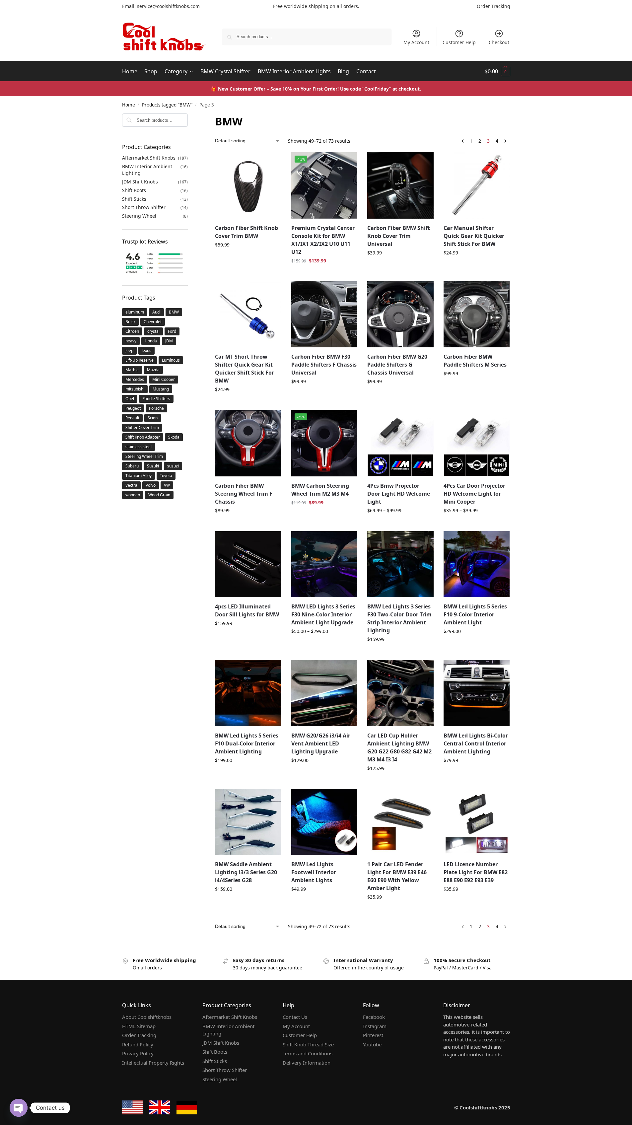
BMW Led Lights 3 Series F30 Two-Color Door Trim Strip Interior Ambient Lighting (399, 618)
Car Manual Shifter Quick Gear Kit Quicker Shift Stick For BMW (474, 235)
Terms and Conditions (307, 1053)
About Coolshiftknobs (147, 1017)
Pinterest (373, 1035)
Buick (130, 321)
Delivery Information (306, 1062)
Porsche (156, 408)
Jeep (129, 350)
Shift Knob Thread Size (308, 1044)
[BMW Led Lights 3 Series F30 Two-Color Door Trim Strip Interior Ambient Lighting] (400, 564)
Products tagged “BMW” (167, 105)
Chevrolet (153, 321)
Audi (156, 312)
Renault (132, 418)
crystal (153, 331)
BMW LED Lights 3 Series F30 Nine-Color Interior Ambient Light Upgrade (323, 614)
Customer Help (459, 42)
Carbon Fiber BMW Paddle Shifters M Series (475, 360)
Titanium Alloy (138, 475)
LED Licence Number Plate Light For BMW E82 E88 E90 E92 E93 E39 (476, 872)
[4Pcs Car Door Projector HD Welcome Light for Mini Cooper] (477, 443)
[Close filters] (190, 118)
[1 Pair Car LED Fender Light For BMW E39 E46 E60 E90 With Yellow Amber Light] (400, 822)
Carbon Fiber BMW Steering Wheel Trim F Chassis (243, 493)
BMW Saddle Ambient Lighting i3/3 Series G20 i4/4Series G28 (246, 872)
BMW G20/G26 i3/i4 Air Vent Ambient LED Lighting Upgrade (320, 743)
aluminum (134, 312)
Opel (129, 398)
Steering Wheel (139, 216)
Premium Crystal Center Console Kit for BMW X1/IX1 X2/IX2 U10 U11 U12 (323, 239)
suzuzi (173, 466)
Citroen (132, 331)
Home (128, 105)
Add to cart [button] (324, 274)
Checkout (499, 42)
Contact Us (295, 1017)
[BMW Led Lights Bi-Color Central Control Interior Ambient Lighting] (477, 693)
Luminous (171, 360)
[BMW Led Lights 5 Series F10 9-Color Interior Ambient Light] (477, 564)
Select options (248, 258)
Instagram (374, 1026)
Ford (172, 331)
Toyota (166, 475)
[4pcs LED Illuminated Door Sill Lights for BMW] (248, 564)
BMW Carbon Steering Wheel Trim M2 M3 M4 (320, 489)
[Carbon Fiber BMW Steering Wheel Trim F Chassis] (248, 443)
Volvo (151, 485)
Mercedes (134, 379)
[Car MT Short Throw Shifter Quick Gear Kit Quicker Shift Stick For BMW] (248, 314)
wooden (132, 495)
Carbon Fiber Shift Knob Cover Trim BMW (246, 232)
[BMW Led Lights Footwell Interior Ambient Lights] (324, 822)
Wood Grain (159, 495)
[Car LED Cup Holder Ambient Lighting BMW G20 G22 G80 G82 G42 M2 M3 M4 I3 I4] (400, 693)
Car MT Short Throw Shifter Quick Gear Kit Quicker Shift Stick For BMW (244, 368)
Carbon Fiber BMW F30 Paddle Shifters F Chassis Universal (324, 364)
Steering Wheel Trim (144, 456)
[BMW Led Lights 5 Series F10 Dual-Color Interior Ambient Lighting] (248, 693)
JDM (169, 341)
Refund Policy (137, 1044)
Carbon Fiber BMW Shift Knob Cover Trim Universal (398, 235)
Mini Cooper (163, 379)
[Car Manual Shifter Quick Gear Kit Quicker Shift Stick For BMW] (477, 185)
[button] (497, 71)
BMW (174, 312)
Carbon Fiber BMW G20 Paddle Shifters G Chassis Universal (397, 364)
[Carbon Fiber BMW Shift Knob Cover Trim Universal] (400, 185)
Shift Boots (134, 190)
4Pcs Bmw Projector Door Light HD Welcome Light (398, 493)
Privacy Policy (138, 1053)
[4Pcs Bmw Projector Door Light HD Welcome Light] (400, 443)
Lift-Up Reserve (139, 360)
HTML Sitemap (139, 1026)
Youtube (372, 1044)
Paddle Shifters (156, 398)
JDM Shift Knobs (140, 181)
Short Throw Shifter (144, 207)
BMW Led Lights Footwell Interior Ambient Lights (313, 872)
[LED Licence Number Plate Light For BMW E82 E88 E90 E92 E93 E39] (477, 822)
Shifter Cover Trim (142, 427)
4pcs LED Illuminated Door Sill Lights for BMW (247, 610)
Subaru (132, 466)
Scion (153, 418)
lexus (146, 350)
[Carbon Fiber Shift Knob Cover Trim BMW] (248, 185)
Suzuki (153, 466)
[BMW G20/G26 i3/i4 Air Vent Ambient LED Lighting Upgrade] (324, 693)
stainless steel (138, 447)
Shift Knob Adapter (142, 437)
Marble (132, 370)
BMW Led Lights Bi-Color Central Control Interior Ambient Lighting (476, 743)
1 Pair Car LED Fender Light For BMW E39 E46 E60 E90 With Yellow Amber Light (397, 876)
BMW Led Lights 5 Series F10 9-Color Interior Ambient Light (475, 614)
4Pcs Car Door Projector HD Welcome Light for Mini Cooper (474, 493)
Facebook (374, 1017)
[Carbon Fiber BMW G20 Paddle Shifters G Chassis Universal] (400, 314)
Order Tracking (493, 6)
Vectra (131, 485)
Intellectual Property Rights (153, 1062)
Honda (151, 341)
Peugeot (133, 408)
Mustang (161, 389)
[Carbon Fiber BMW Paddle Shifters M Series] (477, 314)
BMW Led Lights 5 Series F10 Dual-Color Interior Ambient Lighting (246, 743)
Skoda (173, 437)
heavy (130, 341)
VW (167, 485)
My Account (416, 42)
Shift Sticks (134, 199)
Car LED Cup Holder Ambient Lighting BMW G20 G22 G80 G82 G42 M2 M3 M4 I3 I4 (399, 747)
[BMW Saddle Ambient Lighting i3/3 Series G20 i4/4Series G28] (248, 822)
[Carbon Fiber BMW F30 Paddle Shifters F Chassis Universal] (324, 314)
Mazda (153, 370)
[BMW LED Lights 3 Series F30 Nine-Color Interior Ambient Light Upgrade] (324, 564)
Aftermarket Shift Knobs (149, 158)
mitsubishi (134, 389)
